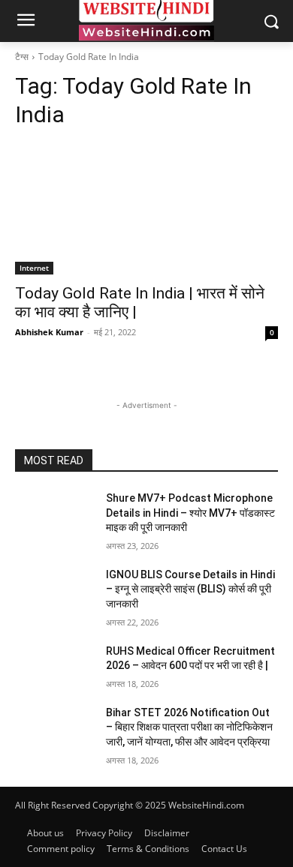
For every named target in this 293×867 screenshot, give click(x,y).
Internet (34, 267)
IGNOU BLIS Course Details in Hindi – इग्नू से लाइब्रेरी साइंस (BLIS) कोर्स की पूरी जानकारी (190, 589)
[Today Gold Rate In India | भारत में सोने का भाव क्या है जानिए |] (146, 208)
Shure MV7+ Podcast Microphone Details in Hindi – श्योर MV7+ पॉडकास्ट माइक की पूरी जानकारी (190, 512)
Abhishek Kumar (49, 332)
